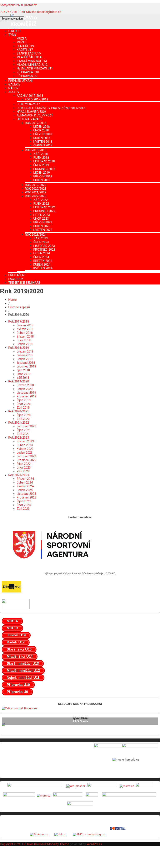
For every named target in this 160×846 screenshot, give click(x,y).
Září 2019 (23, 407)
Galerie (14, 84)
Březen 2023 (42, 222)
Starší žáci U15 (29, 53)
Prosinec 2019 (26, 396)
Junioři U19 (25, 46)
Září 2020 (23, 419)
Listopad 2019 (26, 393)
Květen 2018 (42, 141)
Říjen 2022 (41, 203)
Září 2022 (40, 200)
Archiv (13, 92)
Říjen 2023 (41, 242)
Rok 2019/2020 (35, 185)
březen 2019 (42, 176)
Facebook (16, 279)
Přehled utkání (20, 81)
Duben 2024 (41, 264)
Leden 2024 (41, 253)
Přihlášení (16, 275)
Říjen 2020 (24, 415)
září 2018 (40, 154)
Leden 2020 (24, 389)
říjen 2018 (41, 158)
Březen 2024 (42, 261)
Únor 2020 (24, 404)
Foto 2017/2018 (36, 99)
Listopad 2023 (44, 246)
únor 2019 (41, 165)
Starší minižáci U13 (32, 61)
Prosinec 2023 (44, 249)
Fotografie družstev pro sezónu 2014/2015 (51, 108)
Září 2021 (23, 434)
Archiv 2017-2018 (30, 96)
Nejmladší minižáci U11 (35, 68)
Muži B (21, 42)
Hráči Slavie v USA (31, 112)
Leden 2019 (41, 172)
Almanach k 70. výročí (34, 115)
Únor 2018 (41, 130)
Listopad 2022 (44, 207)
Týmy (12, 35)
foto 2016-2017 (28, 104)
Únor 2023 (41, 218)
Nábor (13, 88)
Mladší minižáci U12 (32, 65)
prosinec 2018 (44, 169)
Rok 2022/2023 (35, 196)
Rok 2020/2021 (35, 188)
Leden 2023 (41, 215)
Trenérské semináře (24, 282)
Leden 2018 (41, 127)
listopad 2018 (44, 161)
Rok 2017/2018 (35, 123)
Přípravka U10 (28, 72)
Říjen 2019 (24, 400)
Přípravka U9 (27, 76)
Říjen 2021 (24, 430)
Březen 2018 (42, 134)
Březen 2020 (25, 385)
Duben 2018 (41, 138)
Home (12, 300)
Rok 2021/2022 (35, 192)
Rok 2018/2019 (35, 150)
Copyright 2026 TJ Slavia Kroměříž (23, 844)
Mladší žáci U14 (29, 57)
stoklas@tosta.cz (49, 12)
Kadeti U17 (25, 50)
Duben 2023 (41, 226)
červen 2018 (42, 145)
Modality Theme (58, 844)
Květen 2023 (42, 230)
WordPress (94, 844)
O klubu (14, 31)
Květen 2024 (42, 268)
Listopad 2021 (26, 426)
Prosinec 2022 (44, 211)
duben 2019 (41, 180)
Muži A (22, 38)
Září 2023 (40, 238)
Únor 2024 (41, 257)
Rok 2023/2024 (35, 234)
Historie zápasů (29, 119)
